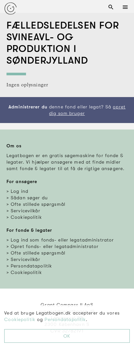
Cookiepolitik (19, 319)
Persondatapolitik (65, 319)
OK (66, 336)
